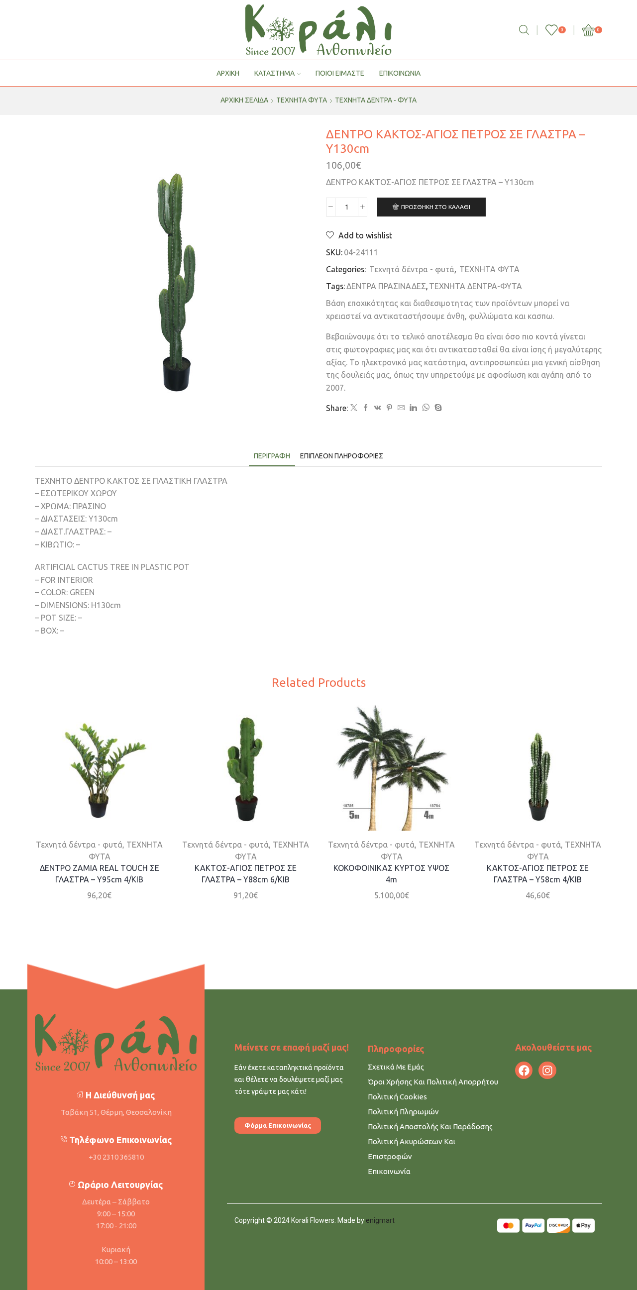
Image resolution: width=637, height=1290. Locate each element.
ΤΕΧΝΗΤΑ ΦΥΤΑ (301, 100)
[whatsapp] (426, 408)
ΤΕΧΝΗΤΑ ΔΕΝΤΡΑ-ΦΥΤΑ (475, 286)
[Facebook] (366, 408)
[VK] (378, 408)
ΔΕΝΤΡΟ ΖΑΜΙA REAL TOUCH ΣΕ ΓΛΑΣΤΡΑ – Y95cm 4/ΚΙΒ (99, 873)
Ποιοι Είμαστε (340, 73)
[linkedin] (413, 408)
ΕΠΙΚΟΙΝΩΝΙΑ (400, 73)
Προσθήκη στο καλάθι (435, 207)
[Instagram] (547, 1070)
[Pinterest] (389, 408)
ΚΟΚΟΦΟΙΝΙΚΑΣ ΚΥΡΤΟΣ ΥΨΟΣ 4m (391, 873)
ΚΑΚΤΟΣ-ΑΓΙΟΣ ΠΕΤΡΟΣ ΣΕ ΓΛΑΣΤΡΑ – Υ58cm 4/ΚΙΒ (538, 873)
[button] (277, 1125)
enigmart (380, 1220)
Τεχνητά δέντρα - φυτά (376, 100)
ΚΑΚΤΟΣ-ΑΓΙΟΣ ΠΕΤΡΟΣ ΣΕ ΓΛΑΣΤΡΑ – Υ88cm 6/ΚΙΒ (246, 873)
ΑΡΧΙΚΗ (227, 73)
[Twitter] (354, 408)
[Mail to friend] (401, 408)
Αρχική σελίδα (244, 100)
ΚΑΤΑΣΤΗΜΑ (274, 73)
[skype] (437, 408)
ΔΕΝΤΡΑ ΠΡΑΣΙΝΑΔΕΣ (386, 286)
